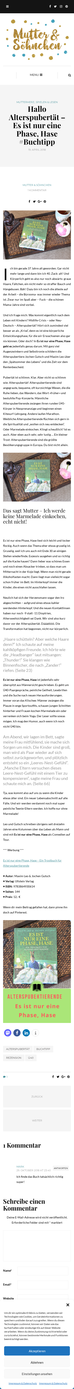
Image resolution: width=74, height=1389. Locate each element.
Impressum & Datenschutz (23, 1383)
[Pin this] (44, 201)
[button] (68, 1305)
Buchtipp (43, 1049)
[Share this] (29, 201)
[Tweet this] (34, 201)
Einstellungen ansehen (37, 1374)
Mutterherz (25, 102)
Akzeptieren (37, 1351)
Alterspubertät (18, 1049)
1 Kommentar (37, 190)
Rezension (13, 1057)
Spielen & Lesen (47, 102)
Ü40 (31, 1057)
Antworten (61, 1168)
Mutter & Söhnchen (37, 185)
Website (8, 1298)
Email (7, 1284)
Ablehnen (37, 1362)
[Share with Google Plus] (39, 201)
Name (7, 1270)
